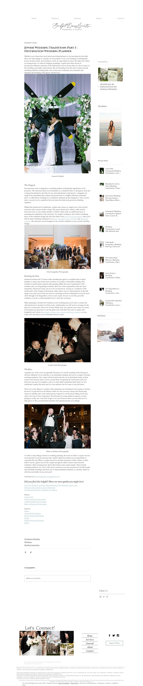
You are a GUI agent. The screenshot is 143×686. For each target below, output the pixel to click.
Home (90, 635)
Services (90, 639)
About (90, 647)
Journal (90, 643)
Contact (90, 650)
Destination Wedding (32, 539)
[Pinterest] (107, 596)
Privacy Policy (74, 683)
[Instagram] (100, 596)
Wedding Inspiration (31, 545)
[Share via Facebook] (25, 552)
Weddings (28, 542)
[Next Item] (119, 74)
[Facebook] (104, 596)
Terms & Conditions (63, 683)
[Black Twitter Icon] (113, 635)
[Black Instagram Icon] (118, 635)
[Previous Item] (102, 74)
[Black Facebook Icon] (109, 635)
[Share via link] (31, 552)
